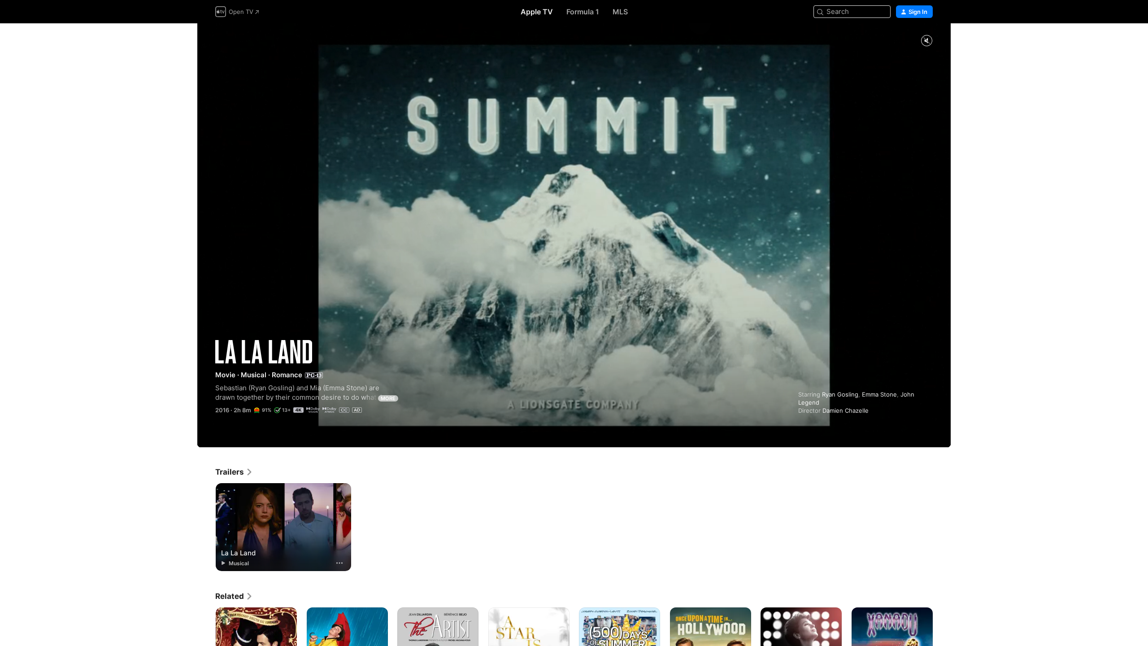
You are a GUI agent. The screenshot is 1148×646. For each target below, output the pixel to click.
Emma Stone (879, 394)
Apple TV (537, 11)
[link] (234, 472)
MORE (388, 398)
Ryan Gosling (840, 394)
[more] (339, 563)
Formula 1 (582, 11)
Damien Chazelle (845, 410)
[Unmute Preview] (926, 41)
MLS (620, 11)
